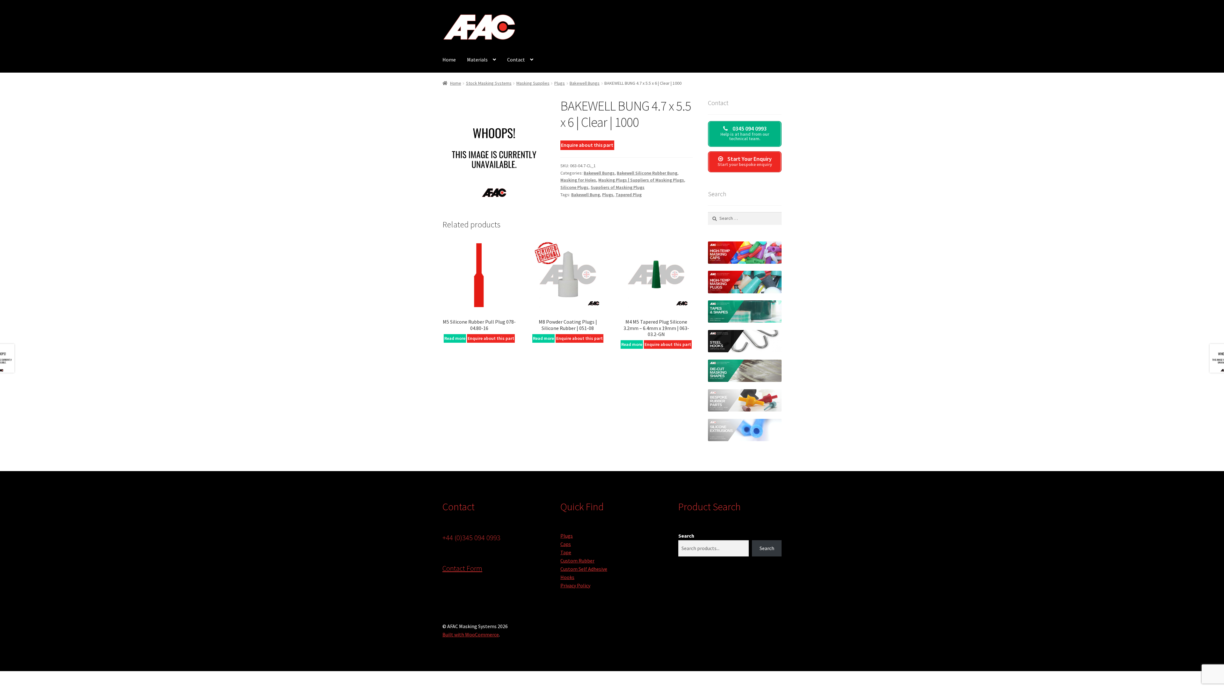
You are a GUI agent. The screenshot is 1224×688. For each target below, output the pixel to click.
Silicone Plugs (574, 187)
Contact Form (462, 568)
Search (686, 536)
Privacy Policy (575, 585)
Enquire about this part (587, 145)
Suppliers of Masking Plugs (618, 187)
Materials (477, 59)
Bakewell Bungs (585, 83)
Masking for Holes (578, 180)
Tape (565, 552)
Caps (565, 544)
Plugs (559, 83)
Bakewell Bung (585, 194)
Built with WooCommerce (470, 634)
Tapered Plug (629, 194)
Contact (516, 59)
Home (449, 59)
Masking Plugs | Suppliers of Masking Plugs (641, 180)
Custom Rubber (577, 560)
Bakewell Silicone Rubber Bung (647, 173)
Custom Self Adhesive (583, 569)
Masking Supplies (533, 83)
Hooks (567, 577)
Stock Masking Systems (489, 83)
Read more (454, 338)
